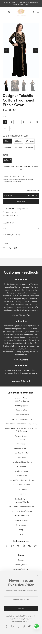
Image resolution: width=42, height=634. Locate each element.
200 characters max (33, 190)
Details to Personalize (13, 176)
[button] (6, 50)
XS (5, 122)
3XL (5, 128)
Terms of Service (18, 621)
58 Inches (18, 147)
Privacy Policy (23, 619)
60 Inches (29, 147)
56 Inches (7, 147)
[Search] (32, 12)
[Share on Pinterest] (15, 248)
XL (30, 122)
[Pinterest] (24, 545)
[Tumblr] (18, 545)
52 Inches (18, 141)
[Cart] (38, 12)
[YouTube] (29, 545)
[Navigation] (3, 12)
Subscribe (21, 608)
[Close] (37, 575)
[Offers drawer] (9, 12)
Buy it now (21, 201)
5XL (12, 128)
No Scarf (7, 160)
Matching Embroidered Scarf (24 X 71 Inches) (21, 168)
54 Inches (30, 141)
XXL (36, 122)
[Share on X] (9, 248)
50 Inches (7, 141)
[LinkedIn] (35, 545)
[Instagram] (12, 545)
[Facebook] (6, 545)
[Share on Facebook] (4, 248)
